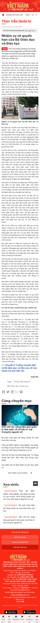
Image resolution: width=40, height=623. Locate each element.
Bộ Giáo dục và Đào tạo (18, 386)
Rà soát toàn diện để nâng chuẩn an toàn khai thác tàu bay (19, 508)
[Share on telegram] (21, 392)
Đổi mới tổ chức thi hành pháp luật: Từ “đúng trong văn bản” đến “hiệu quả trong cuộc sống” (20, 457)
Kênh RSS (19, 601)
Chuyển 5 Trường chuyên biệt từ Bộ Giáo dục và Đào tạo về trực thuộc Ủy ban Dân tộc (19, 368)
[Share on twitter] (8, 392)
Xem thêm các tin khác (17, 473)
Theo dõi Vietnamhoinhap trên (13, 31)
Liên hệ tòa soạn (20, 537)
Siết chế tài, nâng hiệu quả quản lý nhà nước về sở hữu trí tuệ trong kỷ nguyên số (19, 429)
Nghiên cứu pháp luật (14, 15)
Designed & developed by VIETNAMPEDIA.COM (17, 605)
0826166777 (25, 588)
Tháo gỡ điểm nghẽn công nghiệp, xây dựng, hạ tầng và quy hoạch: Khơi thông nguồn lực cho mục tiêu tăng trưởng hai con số (20, 447)
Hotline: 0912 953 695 (20, 542)
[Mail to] (17, 392)
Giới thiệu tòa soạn (20, 547)
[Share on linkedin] (12, 392)
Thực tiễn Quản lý (16, 21)
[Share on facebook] (3, 392)
